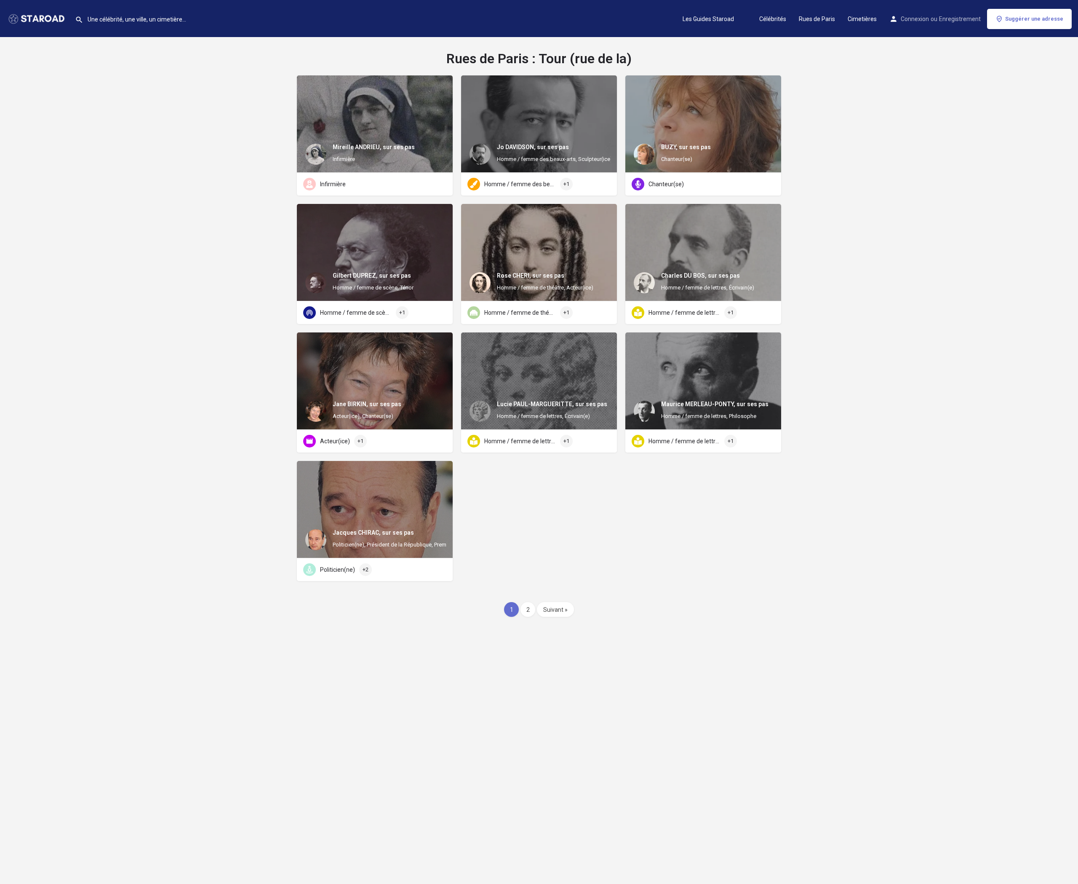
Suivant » (555, 609)
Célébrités (772, 19)
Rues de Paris (817, 19)
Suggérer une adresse (1034, 19)
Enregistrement (960, 19)
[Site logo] (37, 18)
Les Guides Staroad (708, 19)
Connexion (915, 19)
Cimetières (862, 19)
